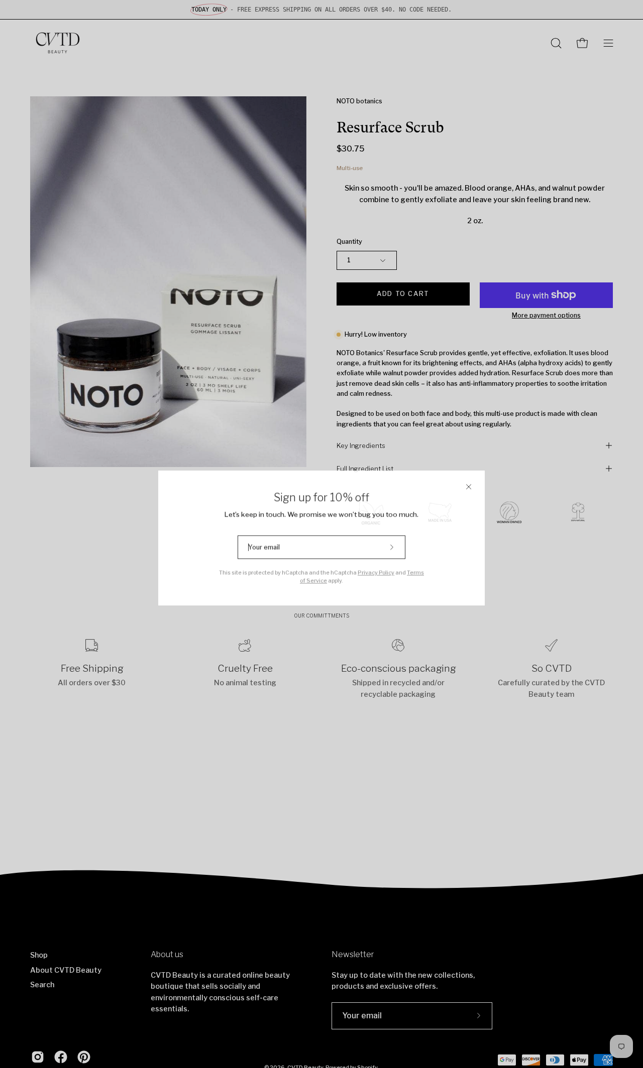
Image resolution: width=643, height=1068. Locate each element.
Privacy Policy (376, 568)
